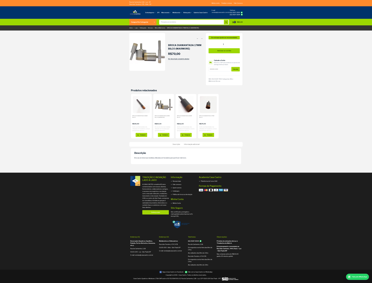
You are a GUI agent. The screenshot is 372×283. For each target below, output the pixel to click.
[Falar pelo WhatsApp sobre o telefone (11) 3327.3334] (201, 241)
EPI (158, 12)
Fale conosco (177, 184)
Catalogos (176, 191)
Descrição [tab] (176, 144)
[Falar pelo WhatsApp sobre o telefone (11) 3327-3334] (242, 15)
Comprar (143, 135)
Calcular (235, 69)
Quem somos (177, 188)
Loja (136, 28)
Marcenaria (165, 12)
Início (131, 28)
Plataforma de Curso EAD (209, 181)
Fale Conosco (238, 3)
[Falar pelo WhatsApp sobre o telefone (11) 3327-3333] (242, 12)
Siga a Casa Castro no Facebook (171, 272)
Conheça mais (155, 212)
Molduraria (176, 12)
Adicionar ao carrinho (224, 50)
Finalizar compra (226, 3)
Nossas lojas (177, 181)
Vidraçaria (186, 12)
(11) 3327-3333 (235, 12)
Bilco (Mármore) (160, 28)
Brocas (150, 28)
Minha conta (216, 3)
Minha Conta (177, 203)
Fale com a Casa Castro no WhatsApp (200, 272)
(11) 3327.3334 (193, 241)
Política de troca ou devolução (182, 194)
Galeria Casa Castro (201, 12)
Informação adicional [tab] (191, 144)
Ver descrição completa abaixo (178, 59)
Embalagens (149, 12)
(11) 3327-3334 (235, 14)
